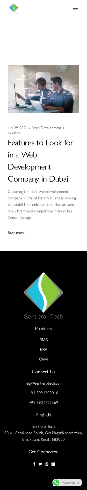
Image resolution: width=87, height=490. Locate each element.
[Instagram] (47, 464)
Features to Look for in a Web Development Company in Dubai (40, 160)
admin (14, 132)
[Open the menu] (75, 8)
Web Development (46, 127)
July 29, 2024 (17, 127)
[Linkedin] (53, 464)
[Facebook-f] (34, 464)
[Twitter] (40, 464)
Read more (16, 232)
